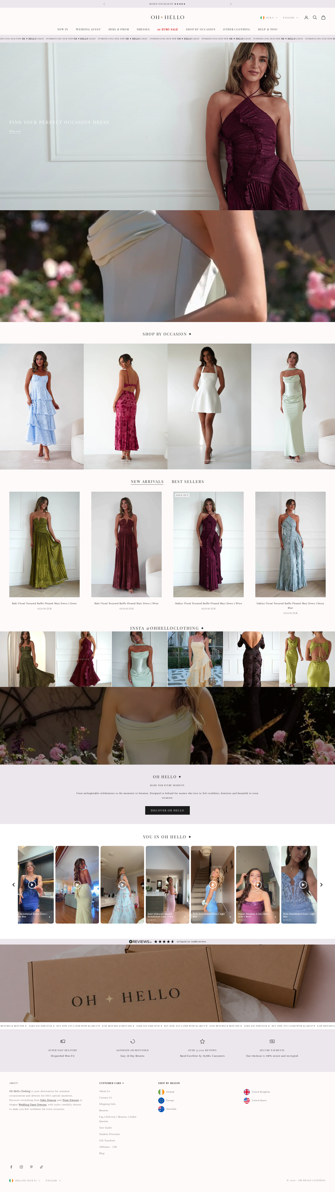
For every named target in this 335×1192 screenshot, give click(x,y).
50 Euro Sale (167, 29)
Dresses (143, 29)
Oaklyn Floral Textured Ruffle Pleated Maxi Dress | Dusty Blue (290, 605)
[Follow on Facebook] (11, 1167)
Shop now (15, 131)
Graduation (209, 460)
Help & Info (268, 29)
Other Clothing (236, 29)
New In (62, 29)
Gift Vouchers (107, 1140)
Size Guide (105, 1127)
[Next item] (321, 885)
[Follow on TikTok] (41, 1167)
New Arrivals (147, 481)
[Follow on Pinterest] (31, 1167)
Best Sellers (188, 481)
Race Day (125, 460)
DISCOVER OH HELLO (167, 810)
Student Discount (109, 1134)
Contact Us (105, 1097)
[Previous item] (13, 885)
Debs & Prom (119, 29)
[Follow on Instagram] (21, 1167)
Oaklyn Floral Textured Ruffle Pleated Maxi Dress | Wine (208, 603)
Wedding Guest (88, 29)
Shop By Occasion (200, 29)
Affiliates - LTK (108, 1146)
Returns (103, 1110)
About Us (104, 1091)
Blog (101, 1153)
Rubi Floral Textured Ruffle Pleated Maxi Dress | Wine (126, 603)
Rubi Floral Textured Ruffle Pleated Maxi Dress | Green (44, 603)
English (288, 17)
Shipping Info (107, 1104)
